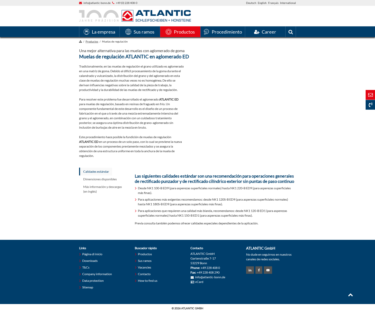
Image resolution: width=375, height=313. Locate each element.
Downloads (90, 260)
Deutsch (251, 2)
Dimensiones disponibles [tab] (100, 179)
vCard (199, 282)
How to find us (147, 280)
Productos (145, 254)
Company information (97, 274)
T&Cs (85, 267)
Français (273, 2)
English (262, 2)
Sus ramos (145, 260)
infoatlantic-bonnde (97, 3)
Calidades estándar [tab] (96, 171)
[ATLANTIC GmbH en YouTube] (268, 270)
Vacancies (144, 267)
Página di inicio (92, 254)
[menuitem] (99, 31)
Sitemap (87, 287)
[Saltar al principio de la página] (350, 295)
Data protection (93, 280)
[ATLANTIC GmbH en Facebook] (258, 270)
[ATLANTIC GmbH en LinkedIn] (250, 270)
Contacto (144, 274)
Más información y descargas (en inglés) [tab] (102, 189)
